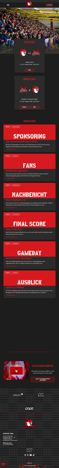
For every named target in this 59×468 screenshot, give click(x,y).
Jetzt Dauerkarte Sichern (43, 379)
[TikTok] (33, 455)
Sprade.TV (29, 451)
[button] (3, 464)
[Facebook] (25, 455)
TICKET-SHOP (49, 5)
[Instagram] (28, 455)
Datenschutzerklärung (29, 465)
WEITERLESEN (11, 149)
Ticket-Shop (29, 448)
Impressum (29, 463)
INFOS (29, 70)
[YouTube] (31, 455)
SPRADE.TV (25, 107)
